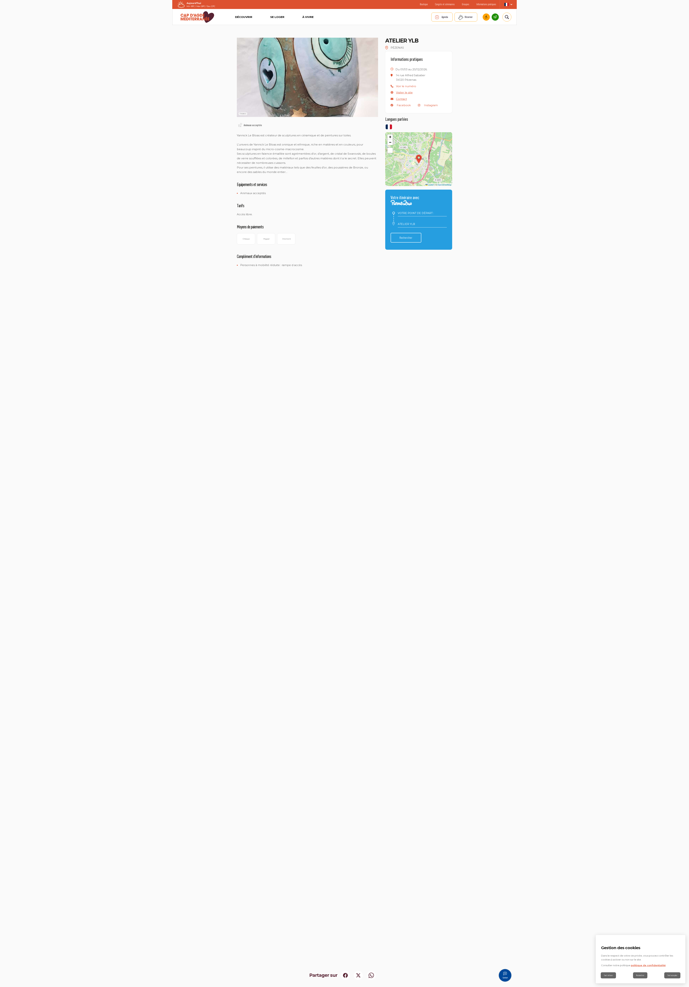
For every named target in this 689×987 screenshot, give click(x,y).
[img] (240, 125)
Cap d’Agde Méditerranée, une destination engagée (495, 17)
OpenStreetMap (444, 184)
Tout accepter (672, 975)
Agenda (445, 16)
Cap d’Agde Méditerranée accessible (486, 17)
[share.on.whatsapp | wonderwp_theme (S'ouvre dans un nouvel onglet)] (371, 975)
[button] (406, 86)
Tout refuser (608, 975)
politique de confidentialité (648, 965)
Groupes (465, 4)
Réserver (469, 16)
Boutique (424, 4)
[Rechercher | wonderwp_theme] (506, 17)
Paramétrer (640, 975)
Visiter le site (404, 92)
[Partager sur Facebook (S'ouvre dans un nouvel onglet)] (345, 975)
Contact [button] (401, 99)
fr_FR (508, 4)
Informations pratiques (486, 4)
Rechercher (406, 237)
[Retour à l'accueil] (197, 17)
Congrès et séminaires (445, 4)
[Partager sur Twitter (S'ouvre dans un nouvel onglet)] (358, 975)
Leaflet (431, 184)
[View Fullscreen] (390, 150)
